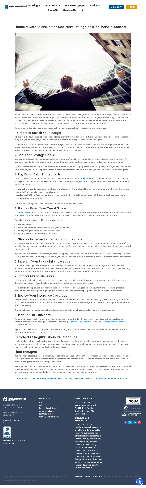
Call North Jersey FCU (84, 411)
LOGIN (131, 6)
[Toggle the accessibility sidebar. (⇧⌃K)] (139, 481)
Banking (33, 5)
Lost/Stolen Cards (47, 414)
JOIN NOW (116, 6)
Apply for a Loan (46, 411)
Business (95, 5)
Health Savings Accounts (79, 322)
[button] (82, 10)
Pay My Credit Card (48, 408)
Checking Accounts (83, 402)
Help (41, 405)
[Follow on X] (130, 422)
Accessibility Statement (12, 420)
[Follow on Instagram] (139, 422)
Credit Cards (50, 5)
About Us (53, 10)
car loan (117, 178)
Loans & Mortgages (74, 5)
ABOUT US (79, 476)
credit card (85, 178)
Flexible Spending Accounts (113, 322)
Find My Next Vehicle (84, 408)
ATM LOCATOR (99, 476)
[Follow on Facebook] (126, 422)
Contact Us (69, 10)
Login (41, 402)
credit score (24, 212)
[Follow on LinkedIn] (135, 422)
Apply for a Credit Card (85, 405)
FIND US (88, 476)
